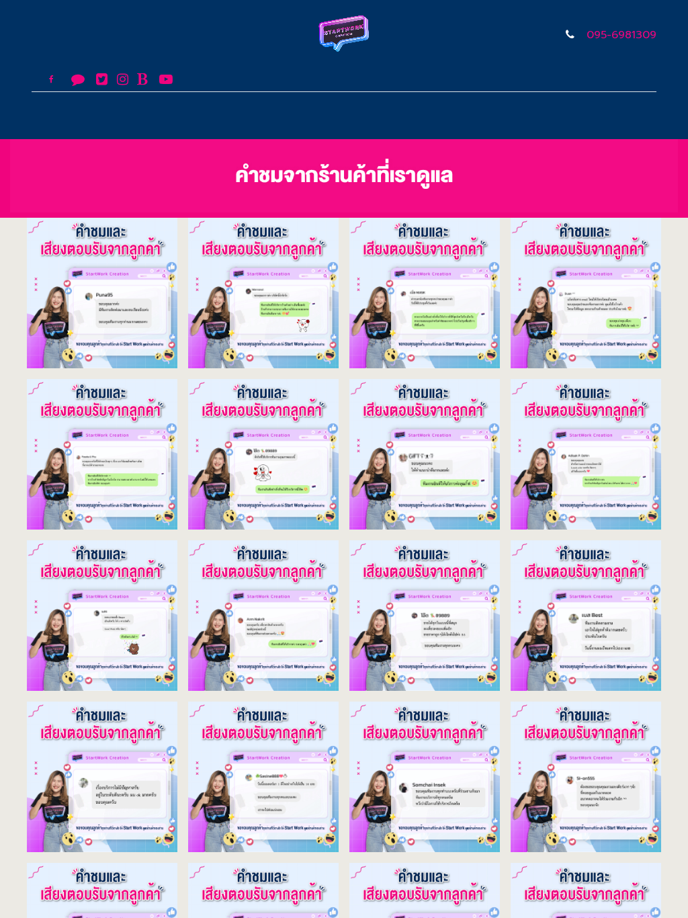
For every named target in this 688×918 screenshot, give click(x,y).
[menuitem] (177, 115)
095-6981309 (621, 35)
